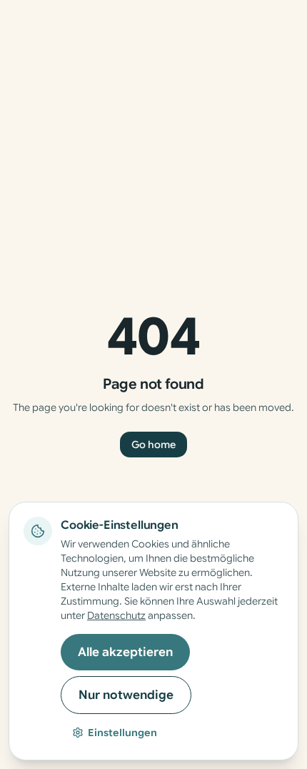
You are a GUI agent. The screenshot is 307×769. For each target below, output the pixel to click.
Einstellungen (122, 732)
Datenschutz (116, 615)
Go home (153, 444)
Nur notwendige (126, 695)
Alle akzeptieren (125, 652)
